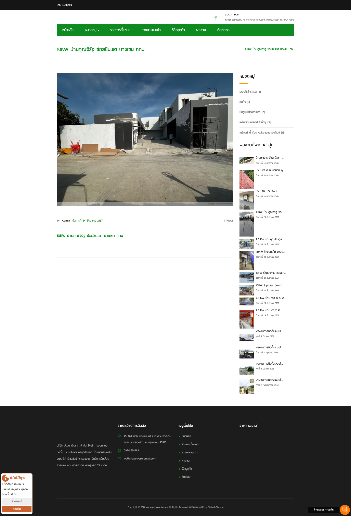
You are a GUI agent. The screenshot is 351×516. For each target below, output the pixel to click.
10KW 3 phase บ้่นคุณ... (270, 285)
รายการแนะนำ (151, 30)
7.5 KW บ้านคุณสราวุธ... (270, 239)
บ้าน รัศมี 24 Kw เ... (267, 191)
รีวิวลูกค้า (178, 30)
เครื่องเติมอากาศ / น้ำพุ (255, 122)
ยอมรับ (17, 509)
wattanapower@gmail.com (140, 458)
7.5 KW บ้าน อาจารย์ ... (270, 310)
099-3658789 (64, 5)
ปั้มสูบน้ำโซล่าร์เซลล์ (252, 112)
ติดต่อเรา (223, 30)
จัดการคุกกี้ (16, 501)
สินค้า (244, 102)
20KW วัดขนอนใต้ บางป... (270, 252)
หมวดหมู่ (91, 30)
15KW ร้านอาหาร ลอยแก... (271, 272)
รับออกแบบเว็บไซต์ (196, 507)
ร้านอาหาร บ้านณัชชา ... (270, 157)
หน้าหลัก (68, 30)
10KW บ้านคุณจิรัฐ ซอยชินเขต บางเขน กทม (269, 49)
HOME (235, 49)
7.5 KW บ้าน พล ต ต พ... (271, 298)
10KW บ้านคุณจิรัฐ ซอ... (269, 212)
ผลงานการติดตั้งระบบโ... (269, 331)
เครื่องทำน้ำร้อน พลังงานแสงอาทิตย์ (261, 132)
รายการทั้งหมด (120, 30)
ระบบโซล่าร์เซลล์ (250, 91)
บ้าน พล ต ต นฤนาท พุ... (270, 170)
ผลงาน (201, 30)
